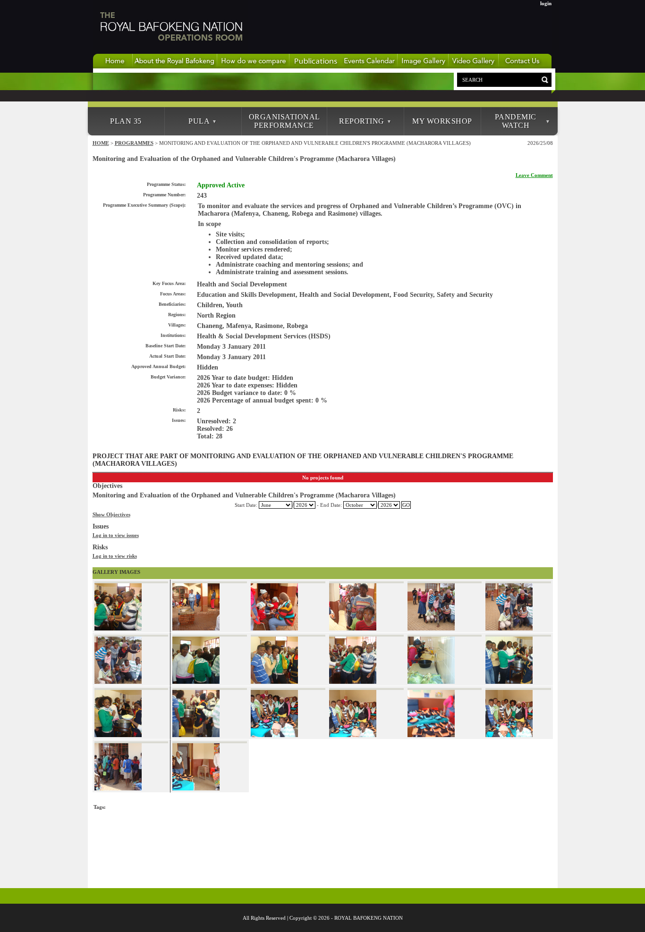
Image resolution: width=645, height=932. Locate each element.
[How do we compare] (253, 66)
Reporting (361, 121)
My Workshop (442, 121)
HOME (101, 143)
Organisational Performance (284, 121)
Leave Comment (534, 175)
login (546, 3)
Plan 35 (126, 121)
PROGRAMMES (134, 143)
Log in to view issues (116, 535)
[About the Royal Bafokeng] (175, 66)
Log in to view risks (115, 556)
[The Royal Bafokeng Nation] (170, 51)
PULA (199, 121)
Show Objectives (111, 514)
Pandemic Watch (515, 121)
